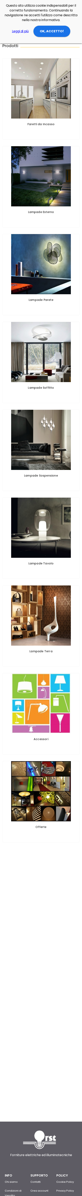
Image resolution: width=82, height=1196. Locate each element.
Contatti (35, 1182)
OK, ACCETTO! (52, 31)
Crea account (39, 1191)
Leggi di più (20, 31)
